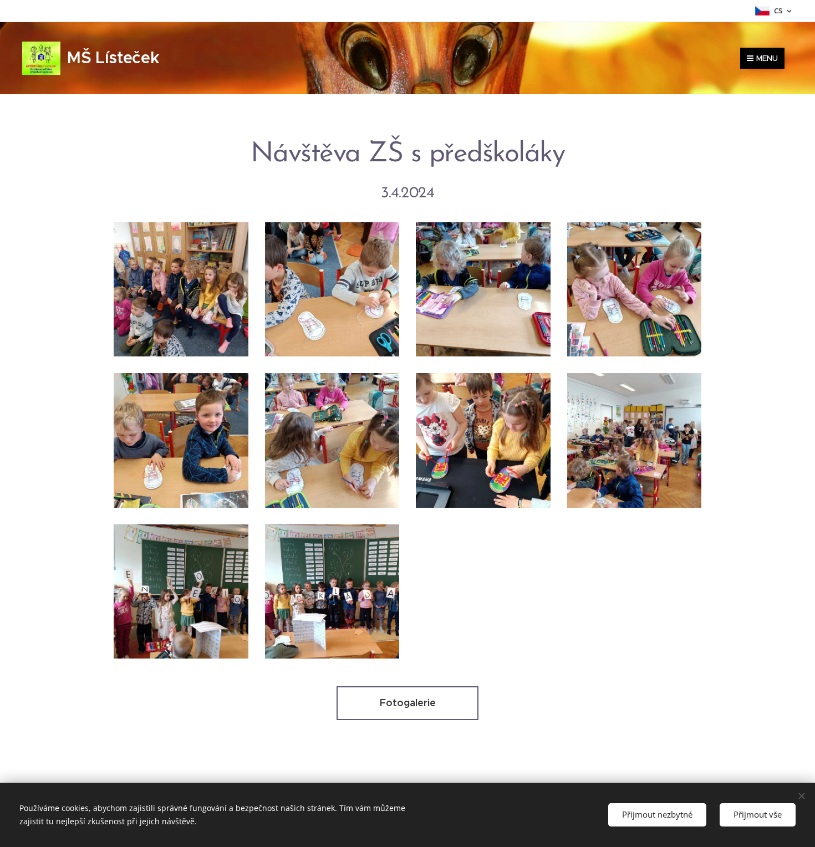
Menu (767, 58)
